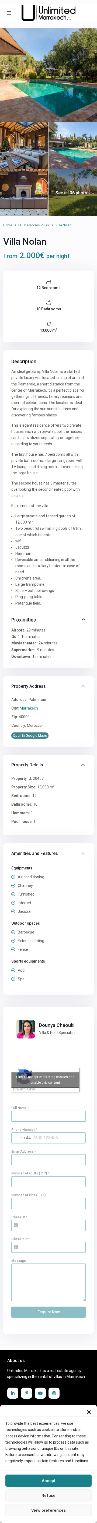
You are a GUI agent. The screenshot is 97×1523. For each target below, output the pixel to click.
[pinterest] (26, 1393)
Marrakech (29, 708)
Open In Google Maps (30, 736)
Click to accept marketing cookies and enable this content (45, 1080)
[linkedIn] (12, 1393)
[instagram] (54, 1393)
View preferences (48, 1510)
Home (7, 225)
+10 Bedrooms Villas (33, 225)
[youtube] (40, 1393)
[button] (89, 1411)
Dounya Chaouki (56, 1025)
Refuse (48, 1495)
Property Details (27, 764)
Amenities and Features (34, 853)
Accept (49, 1480)
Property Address (28, 686)
